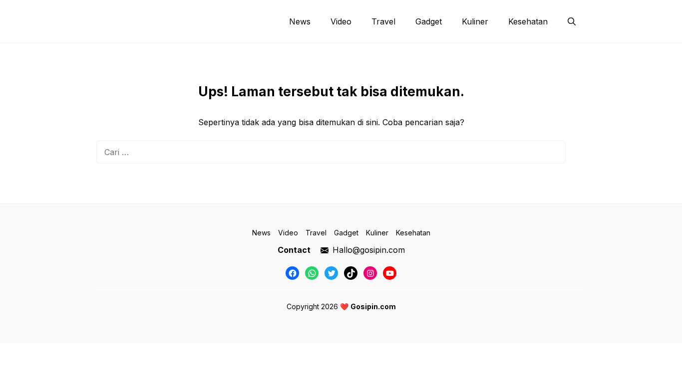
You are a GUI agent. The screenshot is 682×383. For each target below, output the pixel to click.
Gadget (428, 21)
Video (341, 21)
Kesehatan (528, 21)
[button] (572, 21)
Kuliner (475, 21)
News (300, 21)
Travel (383, 21)
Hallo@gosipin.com (369, 250)
